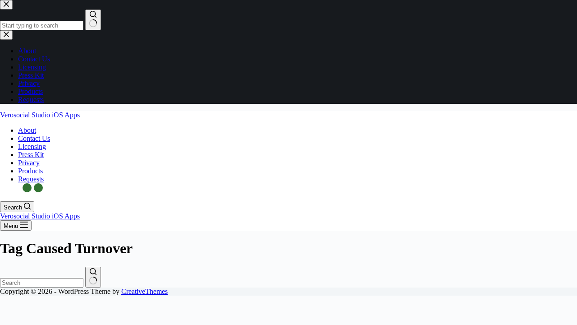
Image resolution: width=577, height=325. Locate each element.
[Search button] (93, 277)
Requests (31, 179)
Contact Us (34, 138)
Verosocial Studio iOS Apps (40, 115)
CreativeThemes (144, 291)
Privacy (29, 163)
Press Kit (31, 154)
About (27, 130)
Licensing (32, 146)
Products (30, 171)
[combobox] (41, 283)
